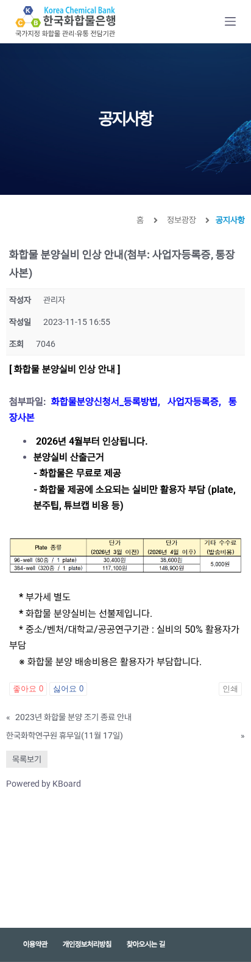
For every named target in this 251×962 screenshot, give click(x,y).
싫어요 (68, 688)
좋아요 (28, 688)
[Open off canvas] (230, 21)
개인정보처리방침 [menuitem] (87, 944)
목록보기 (26, 759)
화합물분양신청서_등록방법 (104, 401)
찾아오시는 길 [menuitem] (146, 944)
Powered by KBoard (43, 784)
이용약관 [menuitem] (35, 944)
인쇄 (230, 688)
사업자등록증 (193, 401)
